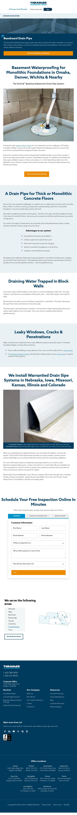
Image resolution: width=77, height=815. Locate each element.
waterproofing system (24, 145)
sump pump (61, 354)
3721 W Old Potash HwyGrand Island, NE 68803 (48, 768)
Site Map (66, 805)
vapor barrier (68, 350)
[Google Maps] (22, 731)
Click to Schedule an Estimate (38, 53)
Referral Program (55, 707)
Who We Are (31, 697)
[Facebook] (5, 731)
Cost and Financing (56, 693)
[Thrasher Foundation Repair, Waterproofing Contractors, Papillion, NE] (7, 740)
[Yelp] (27, 731)
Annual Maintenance (57, 697)
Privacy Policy (46, 805)
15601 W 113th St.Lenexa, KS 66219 (64, 768)
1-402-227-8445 (10, 676)
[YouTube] (13, 731)
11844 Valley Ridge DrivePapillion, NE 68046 (15, 768)
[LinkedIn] (9, 731)
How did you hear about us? (23, 564)
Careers (29, 703)
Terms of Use (57, 805)
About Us (30, 693)
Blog (51, 700)
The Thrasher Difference (35, 700)
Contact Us (30, 707)
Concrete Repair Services (11, 697)
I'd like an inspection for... (22, 543)
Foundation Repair (9, 693)
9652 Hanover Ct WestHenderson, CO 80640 (47, 779)
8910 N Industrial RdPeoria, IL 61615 (64, 779)
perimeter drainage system (19, 354)
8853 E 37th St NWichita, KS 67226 (31, 768)
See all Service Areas (14, 636)
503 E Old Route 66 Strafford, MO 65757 (31, 779)
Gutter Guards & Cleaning (11, 705)
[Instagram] (18, 731)
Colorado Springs (13, 627)
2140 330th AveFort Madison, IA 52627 (28, 789)
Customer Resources (57, 703)
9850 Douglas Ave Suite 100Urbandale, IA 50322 (47, 789)
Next (15, 572)
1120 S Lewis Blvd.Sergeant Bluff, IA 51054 (14, 779)
